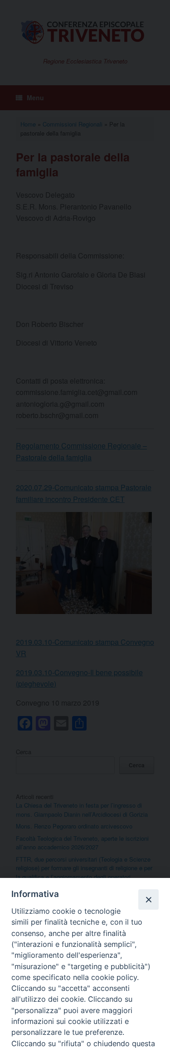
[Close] (148, 899)
